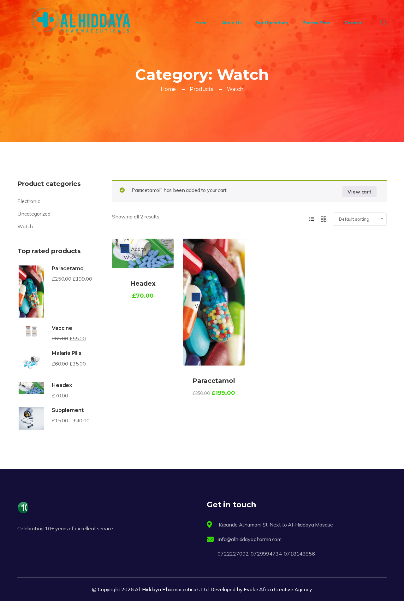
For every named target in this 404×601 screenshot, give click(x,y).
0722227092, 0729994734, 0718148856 (266, 553)
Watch (25, 226)
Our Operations (272, 23)
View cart (359, 191)
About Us (232, 23)
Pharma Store (316, 23)
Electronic (28, 201)
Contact (353, 23)
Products (201, 89)
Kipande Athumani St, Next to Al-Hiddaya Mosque (275, 524)
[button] (133, 252)
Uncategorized (33, 214)
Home (201, 23)
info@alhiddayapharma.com (249, 539)
